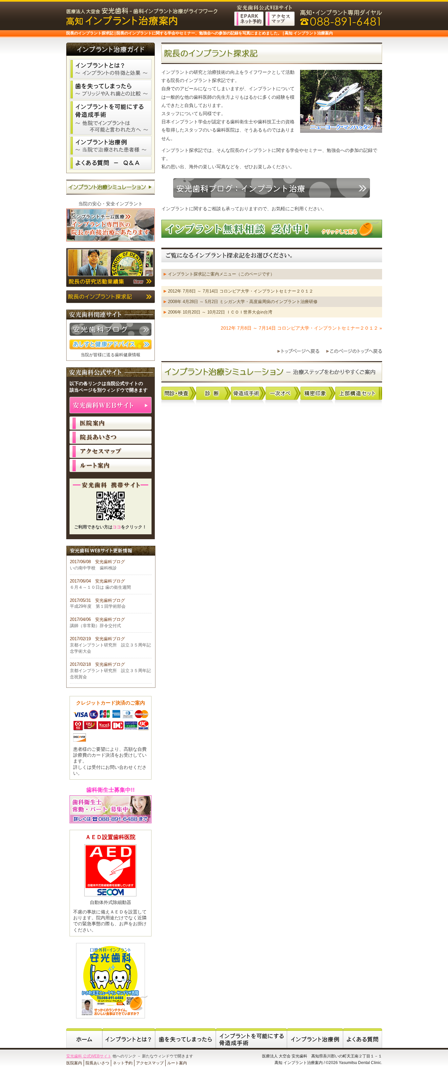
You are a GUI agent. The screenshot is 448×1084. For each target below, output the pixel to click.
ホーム (84, 1038)
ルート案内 (111, 465)
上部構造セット (358, 393)
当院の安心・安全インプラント (110, 203)
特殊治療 (248, 393)
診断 (213, 393)
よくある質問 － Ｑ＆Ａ (111, 163)
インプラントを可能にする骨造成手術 (111, 117)
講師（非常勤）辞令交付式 (95, 626)
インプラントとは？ (111, 69)
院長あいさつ (111, 437)
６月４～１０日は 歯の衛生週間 (100, 587)
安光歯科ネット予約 (249, 18)
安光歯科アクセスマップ (280, 18)
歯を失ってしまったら (111, 89)
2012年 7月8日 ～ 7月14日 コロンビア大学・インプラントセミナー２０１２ (240, 291)
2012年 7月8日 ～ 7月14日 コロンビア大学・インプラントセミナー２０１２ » (301, 328)
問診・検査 (178, 393)
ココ (116, 527)
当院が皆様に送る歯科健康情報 (110, 355)
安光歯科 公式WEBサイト (89, 1056)
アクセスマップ (111, 451)
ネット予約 (122, 1063)
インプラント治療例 (111, 145)
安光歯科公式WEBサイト (111, 405)
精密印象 (317, 393)
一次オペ (283, 393)
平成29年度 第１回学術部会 (98, 606)
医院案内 (111, 423)
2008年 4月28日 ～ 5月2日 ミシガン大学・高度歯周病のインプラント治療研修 (242, 301)
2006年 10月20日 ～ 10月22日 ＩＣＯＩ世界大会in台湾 (220, 312)
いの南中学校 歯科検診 (93, 568)
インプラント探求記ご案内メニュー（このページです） (221, 274)
